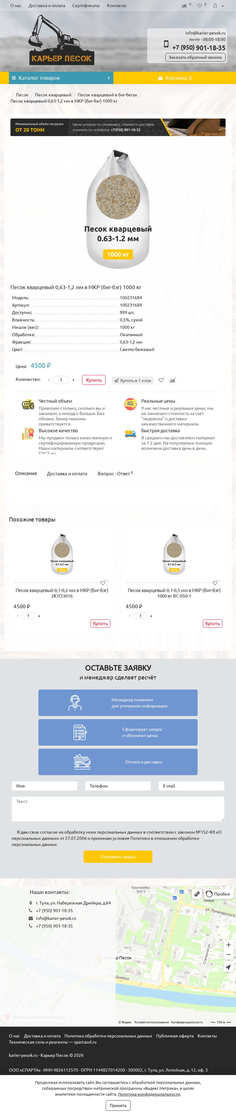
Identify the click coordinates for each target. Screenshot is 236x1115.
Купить (94, 380)
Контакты (116, 5)
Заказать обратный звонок (195, 57)
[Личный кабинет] (219, 5)
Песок (22, 94)
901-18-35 (199, 47)
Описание (26, 473)
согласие (49, 832)
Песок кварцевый (53, 94)
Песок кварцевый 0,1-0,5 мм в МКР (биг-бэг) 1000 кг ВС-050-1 (174, 593)
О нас (16, 5)
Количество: (28, 379)
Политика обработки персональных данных (108, 1035)
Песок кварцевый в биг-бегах (107, 94)
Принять (118, 1105)
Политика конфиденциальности (149, 1094)
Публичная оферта (175, 1035)
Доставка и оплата (47, 5)
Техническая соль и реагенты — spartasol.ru (52, 1042)
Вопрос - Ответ (115, 474)
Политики (140, 838)
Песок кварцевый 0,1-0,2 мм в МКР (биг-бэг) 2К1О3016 (62, 593)
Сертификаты (86, 5)
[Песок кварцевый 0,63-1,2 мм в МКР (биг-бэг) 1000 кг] (118, 209)
